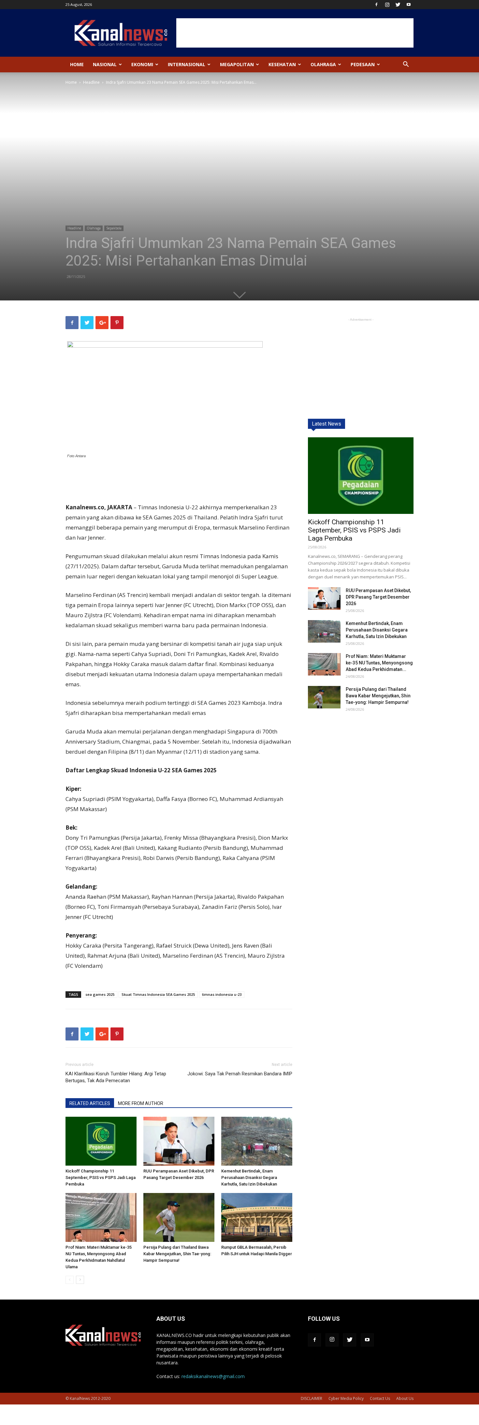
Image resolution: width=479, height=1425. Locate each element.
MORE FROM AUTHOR (140, 1103)
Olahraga (323, 64)
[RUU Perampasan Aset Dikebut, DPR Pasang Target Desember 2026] (178, 1141)
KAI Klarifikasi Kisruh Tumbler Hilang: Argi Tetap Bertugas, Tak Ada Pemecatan (115, 1077)
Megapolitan (237, 64)
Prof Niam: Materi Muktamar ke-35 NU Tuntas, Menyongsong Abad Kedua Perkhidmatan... (379, 663)
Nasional (105, 64)
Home (77, 64)
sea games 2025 (99, 994)
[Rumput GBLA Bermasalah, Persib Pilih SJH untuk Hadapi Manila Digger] (256, 1217)
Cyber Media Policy (346, 1398)
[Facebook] (376, 4)
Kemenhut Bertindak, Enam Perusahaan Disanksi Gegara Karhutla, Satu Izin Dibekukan (249, 1177)
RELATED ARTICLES (89, 1103)
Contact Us (380, 1398)
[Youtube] (409, 4)
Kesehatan (282, 64)
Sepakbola (114, 228)
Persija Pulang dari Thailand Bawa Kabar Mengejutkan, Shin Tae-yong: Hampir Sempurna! (177, 1254)
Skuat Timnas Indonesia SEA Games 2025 (158, 994)
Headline (91, 82)
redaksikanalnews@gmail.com (213, 1376)
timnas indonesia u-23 (221, 994)
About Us (405, 1398)
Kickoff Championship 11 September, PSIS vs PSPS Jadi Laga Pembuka (100, 1177)
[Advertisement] (295, 33)
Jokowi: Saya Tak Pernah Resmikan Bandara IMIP (239, 1074)
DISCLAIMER (311, 1398)
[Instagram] (387, 4)
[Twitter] (398, 4)
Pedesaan (363, 64)
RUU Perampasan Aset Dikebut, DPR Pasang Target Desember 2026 (378, 597)
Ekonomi (142, 64)
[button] (406, 65)
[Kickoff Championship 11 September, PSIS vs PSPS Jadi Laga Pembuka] (101, 1141)
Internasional (186, 64)
